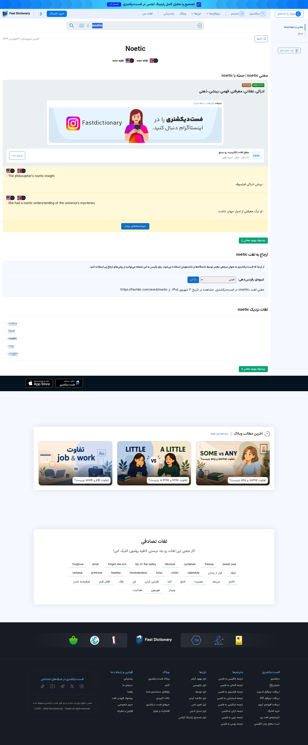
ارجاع (300, 33)
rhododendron (138, 573)
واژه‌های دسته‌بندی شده (158, 692)
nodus (12, 323)
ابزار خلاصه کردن (197, 698)
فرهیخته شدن (81, 582)
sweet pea (229, 564)
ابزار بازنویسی (199, 685)
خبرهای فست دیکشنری (158, 705)
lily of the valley (145, 564)
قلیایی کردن (152, 582)
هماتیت (137, 590)
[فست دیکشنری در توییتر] (72, 686)
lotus (159, 573)
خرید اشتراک (273, 711)
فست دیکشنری (51, 703)
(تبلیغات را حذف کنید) (204, 103)
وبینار (172, 590)
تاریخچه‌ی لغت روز (270, 717)
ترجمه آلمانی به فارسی (231, 685)
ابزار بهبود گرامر (198, 679)
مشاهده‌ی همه (219, 433)
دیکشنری (275, 679)
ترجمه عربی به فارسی (232, 717)
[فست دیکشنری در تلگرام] (63, 686)
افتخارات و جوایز (161, 711)
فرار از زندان (215, 573)
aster (95, 564)
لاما (170, 582)
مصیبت (198, 582)
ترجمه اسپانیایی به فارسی (230, 698)
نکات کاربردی (163, 698)
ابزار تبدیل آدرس (198, 711)
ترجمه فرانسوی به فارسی (230, 692)
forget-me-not (117, 564)
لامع (183, 582)
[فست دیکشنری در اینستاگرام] (81, 686)
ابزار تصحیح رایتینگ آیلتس (192, 717)
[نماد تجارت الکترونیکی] (218, 640)
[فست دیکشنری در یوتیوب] (52, 686)
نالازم (232, 582)
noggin (13, 353)
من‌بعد (216, 582)
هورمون (155, 590)
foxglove (77, 564)
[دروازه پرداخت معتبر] (239, 640)
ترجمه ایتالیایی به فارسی (230, 705)
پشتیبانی (128, 679)
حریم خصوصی (125, 705)
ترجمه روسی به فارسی (232, 724)
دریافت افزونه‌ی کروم (269, 705)
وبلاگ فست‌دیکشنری (159, 679)
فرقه (233, 573)
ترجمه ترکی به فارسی (232, 711)
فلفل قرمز (104, 582)
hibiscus (170, 564)
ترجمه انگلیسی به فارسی (230, 679)
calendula (193, 573)
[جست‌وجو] (71, 26)
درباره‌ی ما (127, 685)
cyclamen (190, 564)
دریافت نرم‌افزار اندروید (268, 692)
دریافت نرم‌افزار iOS (270, 698)
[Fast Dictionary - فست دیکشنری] (16, 14)
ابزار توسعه (200, 692)
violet (175, 573)
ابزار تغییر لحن (198, 705)
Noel (11, 330)
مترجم (275, 685)
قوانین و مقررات (125, 711)
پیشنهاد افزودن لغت (122, 698)
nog (11, 345)
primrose (96, 573)
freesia (209, 564)
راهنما (130, 692)
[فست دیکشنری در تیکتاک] (42, 686)
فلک (121, 582)
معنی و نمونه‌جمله (293, 27)
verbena (77, 573)
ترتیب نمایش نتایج (287, 50)
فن (134, 582)
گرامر (167, 685)
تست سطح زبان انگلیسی (267, 724)
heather (116, 573)
